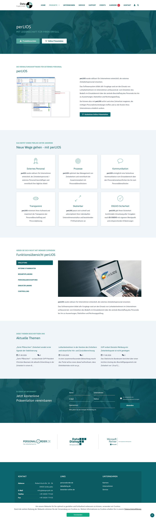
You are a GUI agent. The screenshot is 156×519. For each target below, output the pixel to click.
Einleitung (22, 263)
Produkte (53, 5)
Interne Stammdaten (27, 268)
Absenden (130, 405)
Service (82, 5)
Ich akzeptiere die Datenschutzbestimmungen (131, 398)
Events (103, 5)
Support (92, 5)
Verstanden (78, 515)
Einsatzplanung (25, 286)
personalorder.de (66, 483)
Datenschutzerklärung (132, 509)
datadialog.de (65, 486)
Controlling (23, 291)
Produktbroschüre (29, 41)
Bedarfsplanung (25, 274)
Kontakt (127, 5)
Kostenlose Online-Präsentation (96, 114)
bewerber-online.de (67, 490)
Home (43, 5)
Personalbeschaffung (28, 280)
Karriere (114, 5)
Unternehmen (69, 5)
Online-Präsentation (55, 41)
